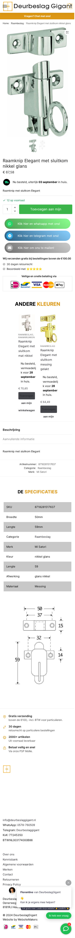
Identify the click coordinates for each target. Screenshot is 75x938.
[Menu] (8, 6)
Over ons (8, 854)
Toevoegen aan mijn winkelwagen (45, 210)
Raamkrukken (26, 337)
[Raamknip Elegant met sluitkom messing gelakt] (48, 329)
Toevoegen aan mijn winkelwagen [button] (26, 396)
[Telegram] (9, 235)
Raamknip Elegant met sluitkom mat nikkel (26, 348)
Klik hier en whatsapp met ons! (39, 224)
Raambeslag (17, 23)
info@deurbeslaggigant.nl (19, 820)
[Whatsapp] (9, 223)
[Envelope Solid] (9, 247)
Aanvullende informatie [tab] (18, 439)
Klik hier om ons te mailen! (36, 248)
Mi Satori (42, 471)
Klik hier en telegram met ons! (38, 236)
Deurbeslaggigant (27, 830)
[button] (67, 32)
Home (6, 23)
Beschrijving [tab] (11, 430)
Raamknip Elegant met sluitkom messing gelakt (48, 359)
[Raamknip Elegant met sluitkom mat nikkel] (26, 323)
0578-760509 (26, 825)
